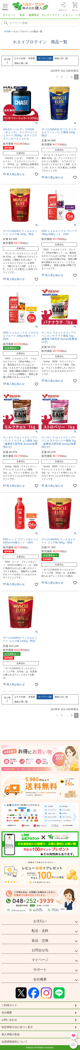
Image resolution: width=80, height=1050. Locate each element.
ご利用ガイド (9, 1005)
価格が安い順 (61, 58)
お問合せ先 (40, 950)
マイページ (40, 960)
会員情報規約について (14, 1041)
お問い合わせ (9, 1019)
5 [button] (72, 76)
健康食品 (34, 14)
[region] (40, 16)
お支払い (40, 921)
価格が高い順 (21, 63)
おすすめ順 (19, 58)
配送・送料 (40, 931)
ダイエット (9, 14)
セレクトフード (51, 14)
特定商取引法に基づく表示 (17, 1027)
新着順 (31, 58)
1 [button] (62, 76)
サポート (40, 969)
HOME (7, 31)
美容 (22, 14)
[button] (57, 77)
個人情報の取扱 (10, 1034)
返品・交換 (40, 940)
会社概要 (40, 979)
